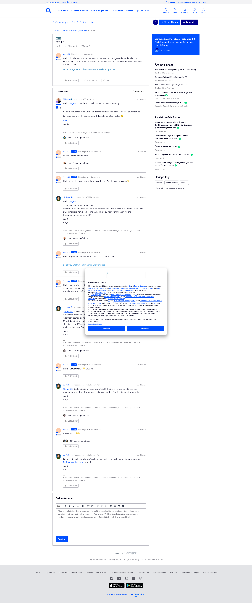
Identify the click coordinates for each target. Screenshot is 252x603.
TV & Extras (117, 10)
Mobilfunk (62, 10)
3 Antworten (160, 142)
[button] (62, 10)
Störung (184, 182)
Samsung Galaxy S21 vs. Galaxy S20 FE (171, 77)
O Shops (171, 2)
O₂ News (95, 22)
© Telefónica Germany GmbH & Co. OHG (120, 595)
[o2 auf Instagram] (126, 578)
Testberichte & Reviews (164, 73)
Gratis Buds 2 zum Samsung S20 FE (169, 102)
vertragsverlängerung (175, 188)
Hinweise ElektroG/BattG (97, 572)
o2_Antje (66, 197)
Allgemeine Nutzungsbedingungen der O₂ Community (114, 559)
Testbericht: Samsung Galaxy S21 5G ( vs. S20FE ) (175, 69)
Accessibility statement (152, 559)
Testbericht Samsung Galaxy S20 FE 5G (171, 84)
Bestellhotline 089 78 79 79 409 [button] (193, 2)
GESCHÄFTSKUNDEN (70, 2)
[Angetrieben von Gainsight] (126, 554)
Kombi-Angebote (99, 10)
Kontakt (38, 572)
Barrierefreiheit (159, 572)
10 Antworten (160, 158)
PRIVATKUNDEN (52, 2)
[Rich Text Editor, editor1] (101, 522)
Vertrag (159, 182)
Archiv (65, 30)
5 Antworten (160, 169)
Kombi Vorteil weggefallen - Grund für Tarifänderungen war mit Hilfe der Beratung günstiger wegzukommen (173, 125)
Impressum (50, 572)
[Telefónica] (139, 594)
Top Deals (144, 10)
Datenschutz (143, 572)
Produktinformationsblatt (123, 572)
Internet (159, 188)
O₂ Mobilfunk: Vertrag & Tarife (167, 98)
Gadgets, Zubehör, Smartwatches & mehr (171, 106)
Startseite (56, 30)
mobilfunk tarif (172, 182)
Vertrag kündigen (210, 572)
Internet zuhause (79, 10)
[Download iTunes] (117, 587)
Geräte (129, 10)
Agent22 (66, 54)
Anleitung (67, 120)
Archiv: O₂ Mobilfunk (79, 30)
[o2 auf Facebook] (111, 578)
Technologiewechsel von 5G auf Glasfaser (172, 154)
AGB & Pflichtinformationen (70, 572)
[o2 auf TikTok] (133, 578)
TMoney (66, 99)
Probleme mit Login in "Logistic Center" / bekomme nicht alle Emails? (172, 137)
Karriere (173, 572)
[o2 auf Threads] (140, 578)
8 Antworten (160, 150)
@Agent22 (73, 103)
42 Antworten (160, 131)
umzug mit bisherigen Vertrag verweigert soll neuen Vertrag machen (174, 163)
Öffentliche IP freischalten (166, 146)
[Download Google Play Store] (134, 587)
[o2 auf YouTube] (119, 578)
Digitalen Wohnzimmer (74, 462)
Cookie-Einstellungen (190, 572)
